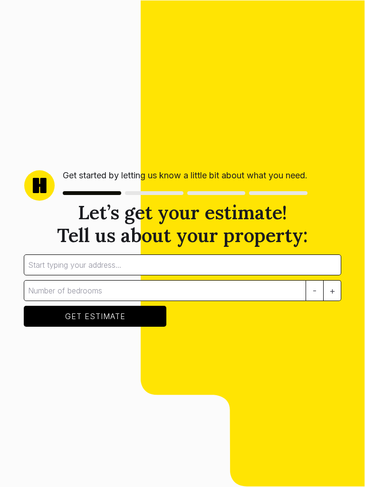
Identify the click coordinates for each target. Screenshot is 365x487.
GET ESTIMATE (95, 316)
